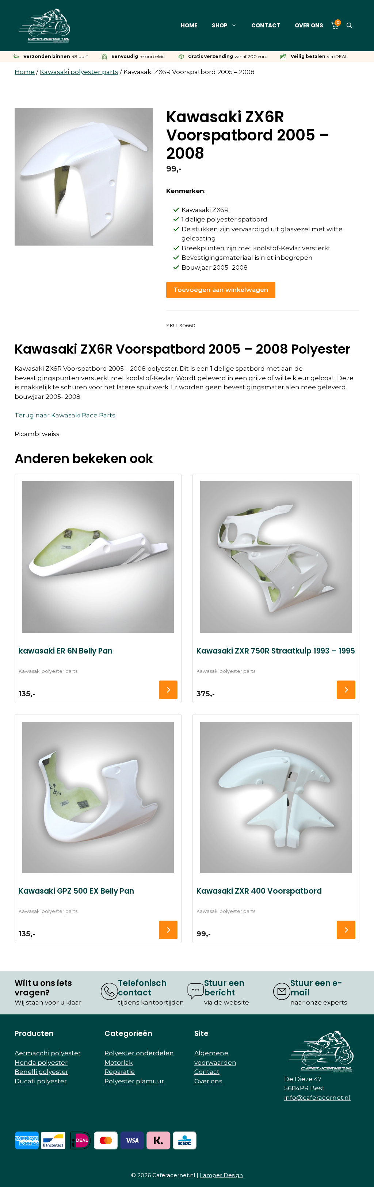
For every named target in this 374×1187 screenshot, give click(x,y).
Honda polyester (41, 1062)
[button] (349, 25)
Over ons (309, 25)
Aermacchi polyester (48, 1053)
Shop (220, 25)
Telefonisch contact (142, 988)
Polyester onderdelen (139, 1053)
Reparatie (119, 1071)
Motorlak (118, 1062)
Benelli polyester (41, 1071)
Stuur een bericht (224, 988)
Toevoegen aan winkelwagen (220, 289)
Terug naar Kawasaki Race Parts (65, 415)
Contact (265, 25)
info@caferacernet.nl (317, 1097)
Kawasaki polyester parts (79, 72)
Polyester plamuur (134, 1081)
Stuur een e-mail (316, 988)
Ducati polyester (41, 1081)
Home (189, 25)
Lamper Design (221, 1175)
